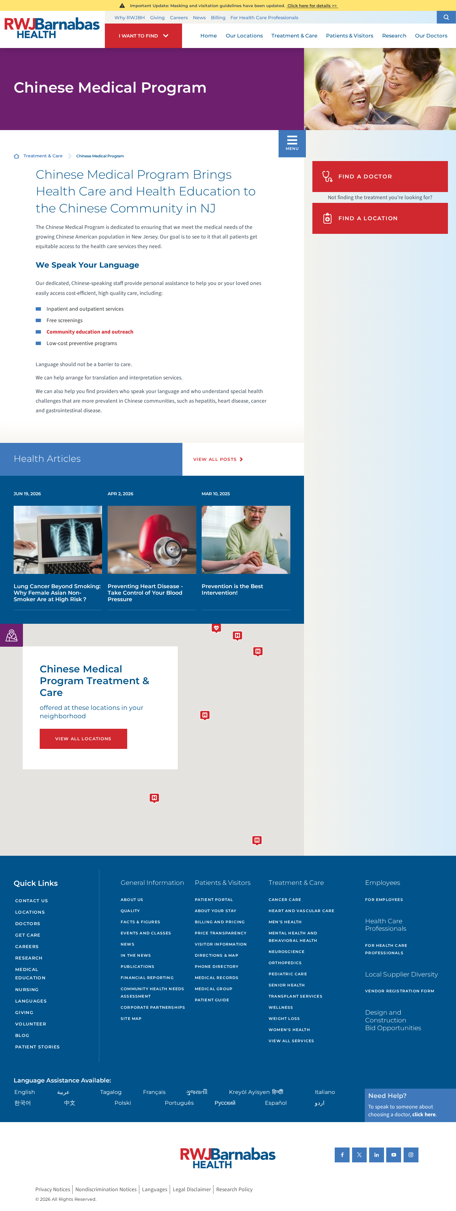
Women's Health (289, 1029)
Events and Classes (146, 933)
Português (179, 1103)
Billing (218, 17)
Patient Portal (214, 899)
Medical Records (217, 977)
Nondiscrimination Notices (105, 1189)
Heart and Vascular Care (302, 910)
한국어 (22, 1103)
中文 (69, 1103)
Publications (137, 966)
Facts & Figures (140, 922)
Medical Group (214, 988)
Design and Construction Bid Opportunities (393, 1019)
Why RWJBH (129, 17)
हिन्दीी (277, 1092)
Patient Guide (212, 1000)
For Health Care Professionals (264, 17)
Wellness (281, 1007)
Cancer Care (285, 899)
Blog (22, 1035)
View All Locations (83, 738)
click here (424, 1114)
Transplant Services (296, 996)
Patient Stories (37, 1046)
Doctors (28, 923)
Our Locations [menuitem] (244, 36)
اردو (319, 1103)
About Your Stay (216, 910)
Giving (157, 17)
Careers (179, 17)
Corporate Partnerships (153, 1007)
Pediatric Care (288, 974)
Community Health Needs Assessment (152, 992)
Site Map (131, 1018)
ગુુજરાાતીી (197, 1092)
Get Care (28, 935)
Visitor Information (221, 944)
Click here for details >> (312, 5)
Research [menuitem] (394, 36)
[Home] (52, 29)
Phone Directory (217, 966)
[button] (446, 17)
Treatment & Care (43, 155)
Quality (130, 910)
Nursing (27, 989)
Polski (122, 1103)
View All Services (291, 1040)
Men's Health (285, 922)
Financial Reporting (147, 977)
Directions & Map (217, 955)
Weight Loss (284, 1018)
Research (29, 957)
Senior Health (287, 985)
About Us (132, 899)
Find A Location (368, 218)
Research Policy (234, 1189)
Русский (225, 1103)
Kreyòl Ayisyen (249, 1092)
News (199, 17)
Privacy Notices (52, 1189)
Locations (30, 912)
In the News (136, 955)
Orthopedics (285, 962)
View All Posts (215, 459)
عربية (63, 1092)
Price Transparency (221, 933)
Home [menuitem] (208, 36)
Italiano (325, 1092)
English (24, 1092)
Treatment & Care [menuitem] (294, 36)
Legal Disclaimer (192, 1189)
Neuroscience (287, 951)
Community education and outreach (90, 332)
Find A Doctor (365, 176)
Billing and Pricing (220, 922)
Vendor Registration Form (399, 991)
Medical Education (30, 973)
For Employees (384, 899)
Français (154, 1092)
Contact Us (31, 900)
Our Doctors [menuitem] (431, 36)
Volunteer (30, 1023)
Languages (31, 1001)
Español (276, 1103)
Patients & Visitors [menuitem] (349, 36)
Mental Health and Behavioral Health (293, 937)
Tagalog (111, 1092)
